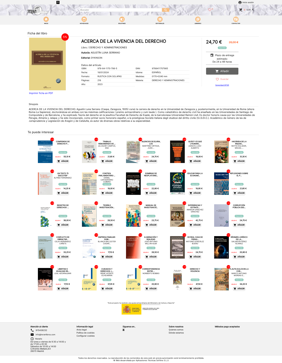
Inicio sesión (248, 2)
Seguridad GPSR (222, 85)
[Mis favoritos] (210, 9)
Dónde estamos (176, 333)
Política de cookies (85, 333)
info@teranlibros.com (45, 334)
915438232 (41, 330)
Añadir (224, 71)
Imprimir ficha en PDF (41, 93)
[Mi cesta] (240, 9)
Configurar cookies (86, 336)
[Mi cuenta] (240, 2)
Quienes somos (176, 329)
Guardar (224, 79)
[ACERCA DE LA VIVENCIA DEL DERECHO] (47, 64)
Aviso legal (82, 329)
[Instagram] (57, 2)
